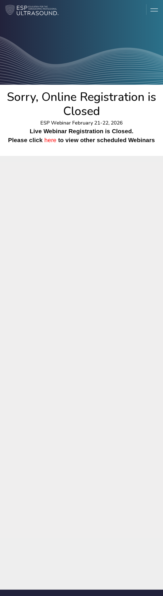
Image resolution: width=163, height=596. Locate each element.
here (50, 140)
